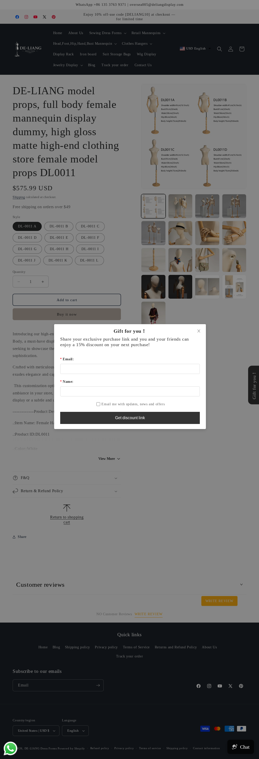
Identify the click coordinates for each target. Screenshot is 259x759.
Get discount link (130, 418)
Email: (68, 359)
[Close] (199, 331)
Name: (68, 382)
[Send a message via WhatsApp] (10, 748)
